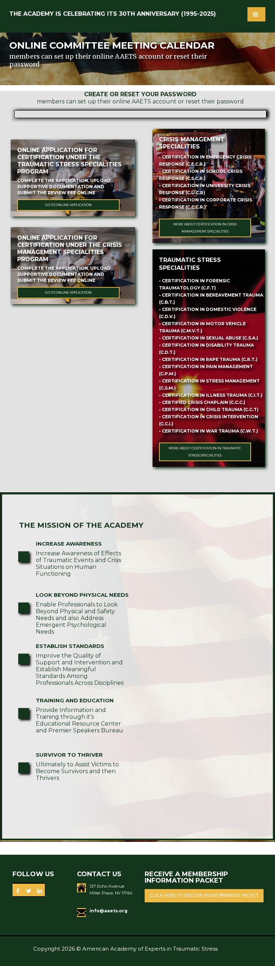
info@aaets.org (108, 910)
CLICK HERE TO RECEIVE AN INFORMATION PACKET (204, 895)
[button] (256, 14)
